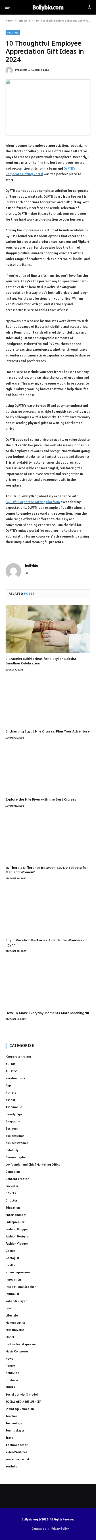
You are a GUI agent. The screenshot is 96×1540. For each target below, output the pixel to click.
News (9, 1358)
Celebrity (12, 1150)
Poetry (10, 1366)
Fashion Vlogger (17, 1243)
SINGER (10, 1387)
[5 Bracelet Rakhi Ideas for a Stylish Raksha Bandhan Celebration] (48, 629)
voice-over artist (17, 1459)
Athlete (11, 1093)
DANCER (11, 1193)
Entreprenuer (15, 1222)
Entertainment (16, 1215)
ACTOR (10, 1064)
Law (8, 1308)
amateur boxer (16, 1078)
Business (12, 1128)
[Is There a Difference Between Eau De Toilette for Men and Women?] (48, 838)
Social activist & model (22, 1394)
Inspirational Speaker (21, 1287)
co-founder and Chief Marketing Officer (34, 1164)
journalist (12, 1294)
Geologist (12, 1258)
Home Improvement (20, 1272)
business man (15, 1136)
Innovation (13, 1279)
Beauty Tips (14, 1114)
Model (10, 1337)
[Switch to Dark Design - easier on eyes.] (89, 7)
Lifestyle (12, 32)
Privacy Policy (60, 1529)
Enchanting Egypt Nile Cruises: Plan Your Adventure (48, 731)
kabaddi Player (16, 1301)
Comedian (13, 1172)
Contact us (39, 1529)
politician (12, 1373)
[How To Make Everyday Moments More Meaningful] (48, 983)
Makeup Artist (15, 1323)
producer (12, 1380)
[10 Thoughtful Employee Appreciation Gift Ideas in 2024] (48, 107)
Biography (13, 1121)
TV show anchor (16, 1445)
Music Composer (17, 1351)
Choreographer (16, 1157)
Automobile (14, 1107)
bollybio (22, 70)
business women (17, 1143)
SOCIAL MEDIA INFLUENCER (24, 1402)
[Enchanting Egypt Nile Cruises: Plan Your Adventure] (48, 701)
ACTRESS (11, 1071)
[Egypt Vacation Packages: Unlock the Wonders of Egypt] (48, 910)
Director (11, 1200)
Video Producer (16, 1452)
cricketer (12, 1186)
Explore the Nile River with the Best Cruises (41, 799)
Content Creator (17, 1179)
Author (10, 1100)
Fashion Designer (17, 1236)
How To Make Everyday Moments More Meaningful (47, 1013)
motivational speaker (21, 1344)
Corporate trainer (18, 1057)
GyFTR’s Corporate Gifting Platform (33, 502)
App (8, 1085)
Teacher (11, 1416)
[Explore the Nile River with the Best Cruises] (48, 770)
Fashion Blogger (17, 1229)
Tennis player (15, 1430)
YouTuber (12, 1466)
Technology (14, 1423)
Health (10, 1265)
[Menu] (7, 7)
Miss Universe (15, 1330)
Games (10, 1251)
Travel (10, 1438)
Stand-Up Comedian (20, 1409)
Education (13, 1208)
